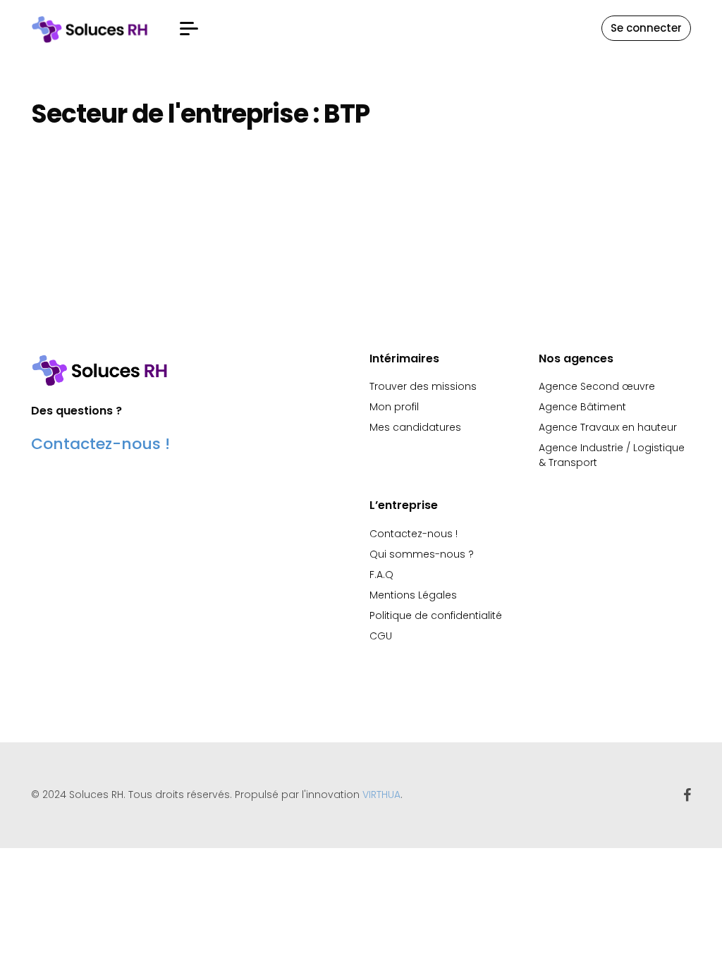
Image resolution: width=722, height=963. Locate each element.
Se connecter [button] (646, 27)
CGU (380, 636)
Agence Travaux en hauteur (608, 427)
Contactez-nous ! (100, 444)
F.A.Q (381, 575)
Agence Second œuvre (597, 386)
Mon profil (394, 407)
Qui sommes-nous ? (421, 554)
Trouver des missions (423, 386)
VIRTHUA (381, 794)
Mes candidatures (415, 427)
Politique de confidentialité (435, 615)
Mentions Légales (413, 595)
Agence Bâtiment (582, 407)
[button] (189, 28)
